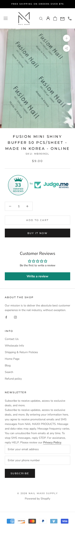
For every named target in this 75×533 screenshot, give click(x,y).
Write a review (37, 276)
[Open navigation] (6, 18)
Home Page (12, 359)
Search (9, 372)
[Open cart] (55, 18)
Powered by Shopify (37, 499)
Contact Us (12, 339)
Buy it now (37, 233)
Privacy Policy (52, 442)
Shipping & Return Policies (21, 352)
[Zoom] (66, 38)
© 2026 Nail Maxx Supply (37, 493)
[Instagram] (15, 317)
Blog (8, 365)
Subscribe (20, 473)
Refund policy (13, 379)
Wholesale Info (14, 346)
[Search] (41, 18)
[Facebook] (6, 317)
